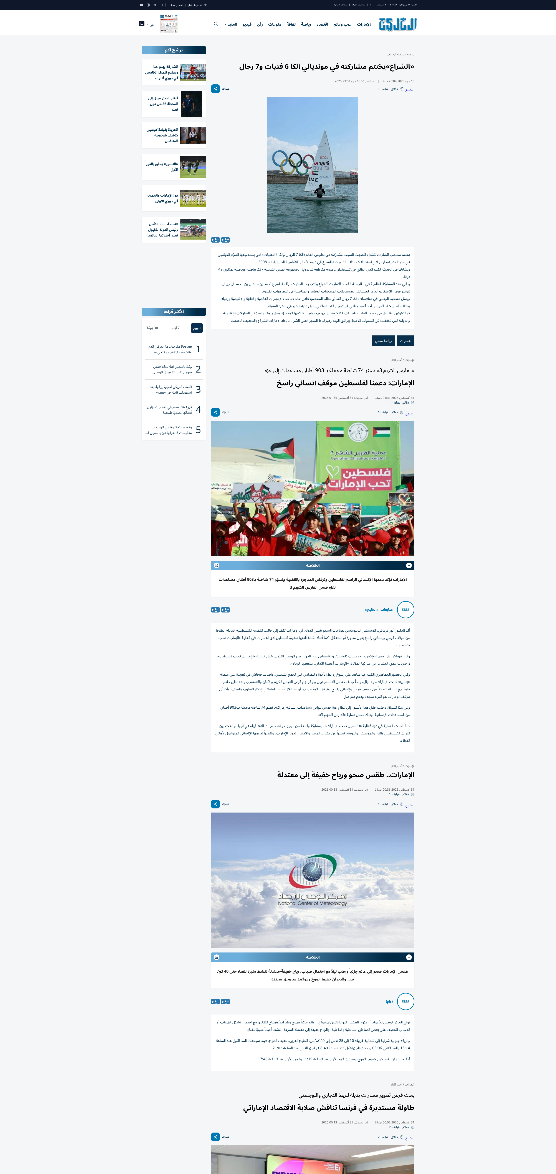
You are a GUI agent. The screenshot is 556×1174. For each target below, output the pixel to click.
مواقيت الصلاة (359, 4)
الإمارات (364, 24)
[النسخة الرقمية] (169, 24)
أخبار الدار (396, 360)
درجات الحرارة (340, 4)
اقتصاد (322, 24)
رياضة (306, 24)
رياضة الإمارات (395, 54)
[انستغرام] (148, 5)
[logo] (398, 24)
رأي (260, 24)
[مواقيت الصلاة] (141, 25)
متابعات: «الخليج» (379, 609)
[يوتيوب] (141, 5)
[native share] (215, 88)
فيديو (247, 24)
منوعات (274, 24)
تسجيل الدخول (195, 5)
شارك (225, 89)
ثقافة (291, 24)
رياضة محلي (383, 341)
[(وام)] (405, 1001)
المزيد (232, 24)
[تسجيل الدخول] (205, 5)
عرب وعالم (343, 24)
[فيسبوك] (162, 5)
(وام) (389, 1001)
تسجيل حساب (175, 5)
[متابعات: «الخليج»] (405, 609)
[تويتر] (155, 5)
